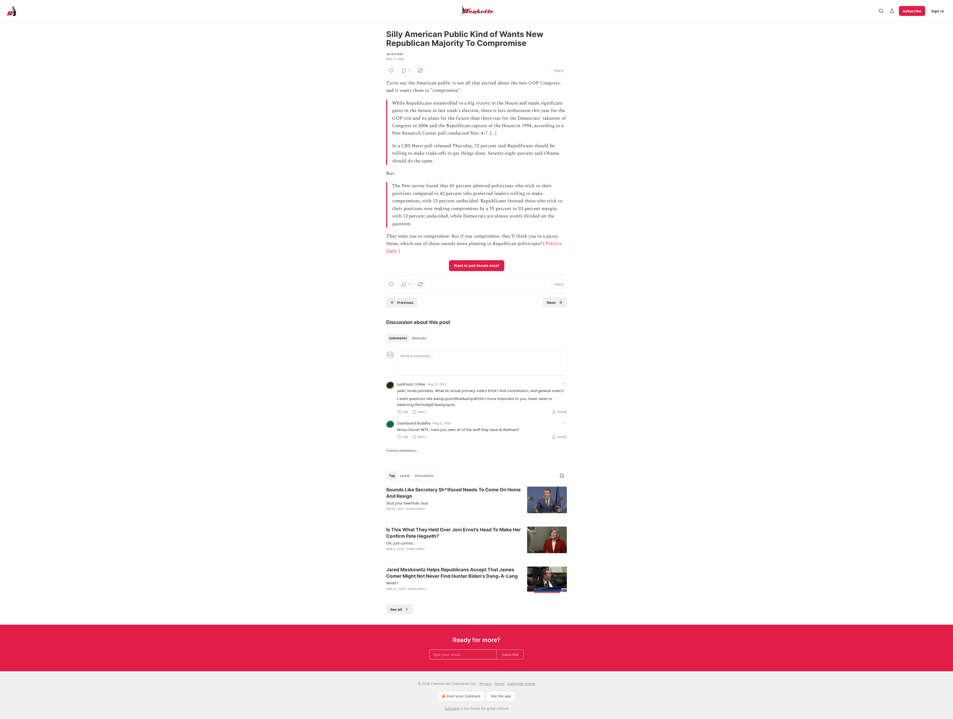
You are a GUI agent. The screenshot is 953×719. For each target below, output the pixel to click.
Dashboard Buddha (413, 423)
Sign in (937, 10)
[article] (476, 502)
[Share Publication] (892, 11)
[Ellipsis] (564, 384)
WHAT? (392, 582)
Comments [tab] (398, 338)
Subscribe (912, 10)
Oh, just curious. (400, 542)
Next (551, 302)
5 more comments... (402, 450)
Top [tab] (392, 475)
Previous (405, 302)
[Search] (881, 11)
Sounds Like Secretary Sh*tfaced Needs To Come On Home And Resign (453, 493)
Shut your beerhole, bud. (407, 503)
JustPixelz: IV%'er (411, 384)
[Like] (391, 70)
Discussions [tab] (424, 475)
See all (396, 609)
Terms (499, 683)
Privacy (485, 683)
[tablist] (407, 338)
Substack (451, 708)
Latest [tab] (405, 475)
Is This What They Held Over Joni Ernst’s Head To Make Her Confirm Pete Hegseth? (453, 533)
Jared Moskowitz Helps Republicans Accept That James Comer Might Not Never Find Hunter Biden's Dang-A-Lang (452, 573)
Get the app (501, 696)
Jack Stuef (394, 54)
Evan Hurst (416, 509)
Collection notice (521, 683)
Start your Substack (463, 696)
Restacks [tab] (419, 338)
